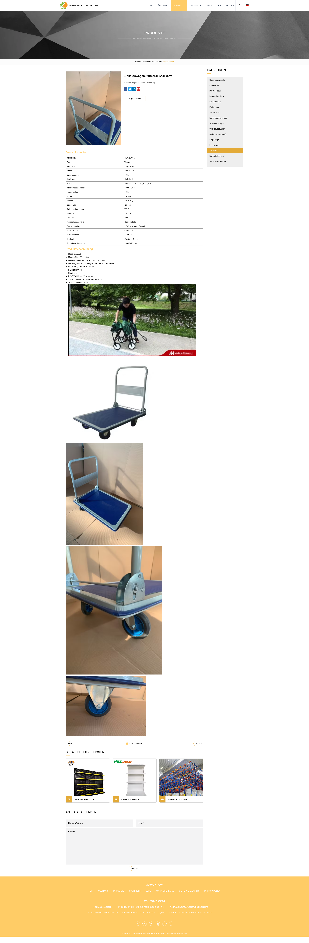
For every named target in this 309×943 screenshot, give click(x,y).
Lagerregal (214, 85)
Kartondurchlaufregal (218, 118)
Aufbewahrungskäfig (218, 134)
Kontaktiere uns (226, 5)
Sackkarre (156, 62)
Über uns (162, 5)
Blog (209, 5)
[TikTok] (171, 924)
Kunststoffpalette (216, 156)
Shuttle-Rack (215, 113)
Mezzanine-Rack (216, 96)
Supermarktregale (217, 80)
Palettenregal (215, 91)
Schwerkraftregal (216, 123)
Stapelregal (214, 140)
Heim (150, 5)
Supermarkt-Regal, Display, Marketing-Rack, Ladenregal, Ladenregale (86, 800)
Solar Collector (103, 907)
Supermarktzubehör (217, 161)
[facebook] (138, 924)
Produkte (177, 5)
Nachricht (196, 5)
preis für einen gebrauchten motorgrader (192, 913)
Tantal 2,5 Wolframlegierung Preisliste (189, 907)
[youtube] (158, 924)
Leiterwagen (214, 145)
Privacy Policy (212, 891)
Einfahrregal (214, 107)
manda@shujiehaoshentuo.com (176, 933)
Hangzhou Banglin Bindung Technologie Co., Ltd (141, 907)
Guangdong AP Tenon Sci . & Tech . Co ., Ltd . (144, 913)
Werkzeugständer (217, 129)
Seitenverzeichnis (189, 891)
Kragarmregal (215, 102)
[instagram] (164, 924)
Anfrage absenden (135, 99)
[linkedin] (144, 924)
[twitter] (151, 924)
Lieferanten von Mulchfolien (104, 913)
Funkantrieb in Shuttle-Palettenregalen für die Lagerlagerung (184, 800)
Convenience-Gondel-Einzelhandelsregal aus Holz (133, 800)
